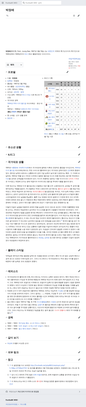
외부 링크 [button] (13, 352)
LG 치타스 (36, 323)
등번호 (9, 118)
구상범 (60, 291)
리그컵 (61, 134)
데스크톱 (23, 404)
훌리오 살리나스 (64, 189)
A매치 (14, 112)
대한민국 (51, 51)
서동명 (53, 302)
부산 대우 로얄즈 (36, 326)
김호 (69, 170)
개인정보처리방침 (11, 404)
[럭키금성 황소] (46, 88)
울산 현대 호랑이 (25, 329)
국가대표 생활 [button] (16, 162)
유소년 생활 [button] (14, 147)
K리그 (27, 54)
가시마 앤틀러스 (60, 310)
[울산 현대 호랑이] (46, 117)
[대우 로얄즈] (46, 104)
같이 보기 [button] (13, 337)
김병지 (40, 305)
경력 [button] (10, 317)
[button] (2, 3)
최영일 (41, 238)
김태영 (47, 238)
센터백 (16, 92)
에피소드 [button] (13, 271)
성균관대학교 (21, 86)
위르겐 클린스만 (39, 191)
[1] (10, 384)
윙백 (22, 92)
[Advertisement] (43, 34)
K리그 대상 (26, 95)
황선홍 (8, 218)
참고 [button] (10, 359)
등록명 (9, 81)
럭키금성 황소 (24, 323)
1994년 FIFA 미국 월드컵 (16, 103)
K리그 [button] (11, 154)
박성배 (9, 343)
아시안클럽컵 (42, 302)
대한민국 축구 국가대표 (30, 109)
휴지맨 (39, 381)
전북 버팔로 (37, 375)
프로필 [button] (12, 72)
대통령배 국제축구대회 (20, 168)
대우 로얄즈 (23, 326)
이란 (7, 179)
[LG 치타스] (47, 96)
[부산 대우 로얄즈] (46, 111)
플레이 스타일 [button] (16, 250)
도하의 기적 (72, 179)
